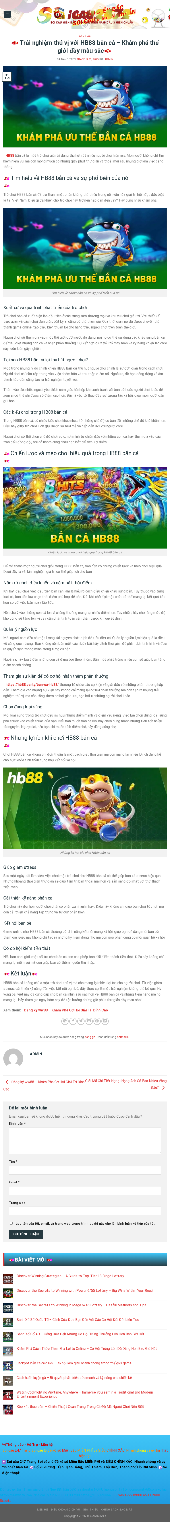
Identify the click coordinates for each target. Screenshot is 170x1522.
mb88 (137, 1495)
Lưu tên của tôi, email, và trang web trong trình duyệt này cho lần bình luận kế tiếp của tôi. (85, 1224)
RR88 (59, 1495)
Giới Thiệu (90, 1509)
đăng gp (85, 36)
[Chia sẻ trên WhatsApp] (65, 1021)
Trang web (17, 1203)
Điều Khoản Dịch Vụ (65, 1509)
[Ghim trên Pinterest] (97, 1021)
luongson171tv (116, 1489)
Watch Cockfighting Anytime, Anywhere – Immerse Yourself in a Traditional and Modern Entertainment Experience (85, 1394)
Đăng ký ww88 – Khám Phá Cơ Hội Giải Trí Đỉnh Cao (66, 1010)
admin (109, 59)
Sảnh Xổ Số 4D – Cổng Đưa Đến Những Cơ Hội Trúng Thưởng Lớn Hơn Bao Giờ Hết (80, 1334)
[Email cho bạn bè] (89, 1021)
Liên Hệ (42, 1509)
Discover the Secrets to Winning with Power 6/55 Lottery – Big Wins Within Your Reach (85, 1290)
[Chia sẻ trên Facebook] (73, 1021)
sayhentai (85, 1489)
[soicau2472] (85, 14)
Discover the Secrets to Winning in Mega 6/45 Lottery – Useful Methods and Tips (82, 1305)
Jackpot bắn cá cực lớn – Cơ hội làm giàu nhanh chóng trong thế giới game (74, 1363)
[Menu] (7, 14)
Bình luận (17, 1124)
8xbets (5, 1501)
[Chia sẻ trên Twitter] (81, 1021)
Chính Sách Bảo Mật (117, 1509)
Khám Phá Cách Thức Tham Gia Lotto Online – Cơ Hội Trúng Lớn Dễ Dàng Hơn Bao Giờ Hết (87, 1349)
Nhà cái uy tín (43, 1495)
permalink (123, 1037)
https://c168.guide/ (96, 1495)
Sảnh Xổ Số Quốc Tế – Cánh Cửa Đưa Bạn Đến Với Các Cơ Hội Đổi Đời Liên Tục (78, 1320)
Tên (13, 1162)
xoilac (162, 1489)
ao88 (147, 1495)
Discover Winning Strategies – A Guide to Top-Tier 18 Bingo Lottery (70, 1276)
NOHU (98, 1489)
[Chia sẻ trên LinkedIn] (105, 1021)
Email (14, 1182)
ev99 (128, 1495)
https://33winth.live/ (16, 1495)
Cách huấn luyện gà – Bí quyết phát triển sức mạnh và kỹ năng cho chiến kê (74, 1378)
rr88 (77, 1495)
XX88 (68, 1495)
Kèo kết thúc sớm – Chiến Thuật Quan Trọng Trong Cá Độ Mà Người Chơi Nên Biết (80, 1407)
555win (118, 1495)
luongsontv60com (143, 1489)
